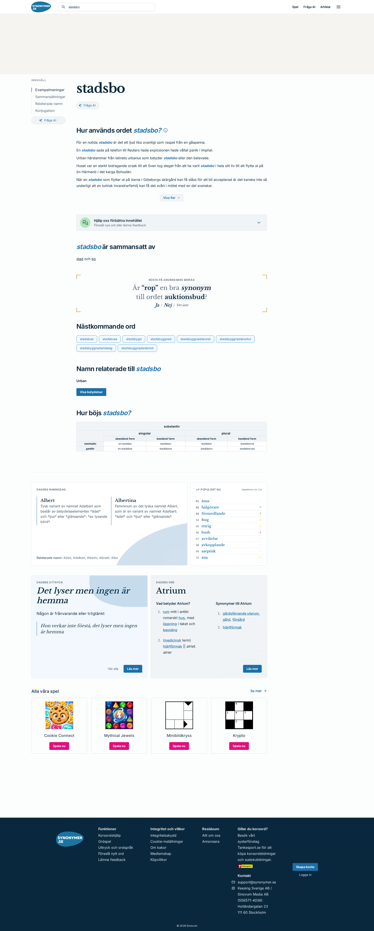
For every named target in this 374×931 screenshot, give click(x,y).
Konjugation (45, 110)
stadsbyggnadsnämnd (137, 348)
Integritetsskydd (163, 835)
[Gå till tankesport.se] (257, 866)
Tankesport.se (249, 847)
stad (79, 259)
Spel (295, 7)
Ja (157, 305)
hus (182, 618)
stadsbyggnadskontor (235, 339)
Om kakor (158, 847)
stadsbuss (110, 339)
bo (94, 259)
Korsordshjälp (109, 835)
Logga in (305, 874)
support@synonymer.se (257, 882)
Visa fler (169, 197)
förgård (238, 619)
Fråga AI (309, 7)
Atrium (171, 591)
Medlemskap (160, 853)
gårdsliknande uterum (241, 613)
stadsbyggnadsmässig (96, 348)
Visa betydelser (91, 392)
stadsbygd (134, 339)
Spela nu (59, 746)
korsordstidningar (261, 853)
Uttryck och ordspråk (115, 847)
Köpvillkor (158, 859)
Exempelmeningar (49, 90)
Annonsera (210, 841)
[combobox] (110, 7)
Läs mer (133, 669)
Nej (168, 305)
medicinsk (172, 640)
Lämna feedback (112, 859)
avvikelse (210, 538)
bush (206, 532)
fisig (205, 520)
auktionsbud (185, 297)
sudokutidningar (258, 859)
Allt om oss (211, 835)
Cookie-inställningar (166, 841)
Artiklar (325, 7)
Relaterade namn (49, 103)
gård (226, 619)
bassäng (170, 630)
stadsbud (87, 339)
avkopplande (213, 545)
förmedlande (213, 513)
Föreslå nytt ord (111, 853)
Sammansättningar (50, 97)
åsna (205, 501)
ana (205, 557)
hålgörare (210, 507)
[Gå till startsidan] (41, 7)
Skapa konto (305, 867)
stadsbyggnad (161, 339)
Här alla (113, 669)
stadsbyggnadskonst (196, 339)
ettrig (206, 526)
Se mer (256, 691)
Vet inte (182, 305)
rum (166, 611)
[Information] (165, 130)
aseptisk (209, 551)
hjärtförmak (172, 646)
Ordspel (104, 841)
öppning (170, 624)
